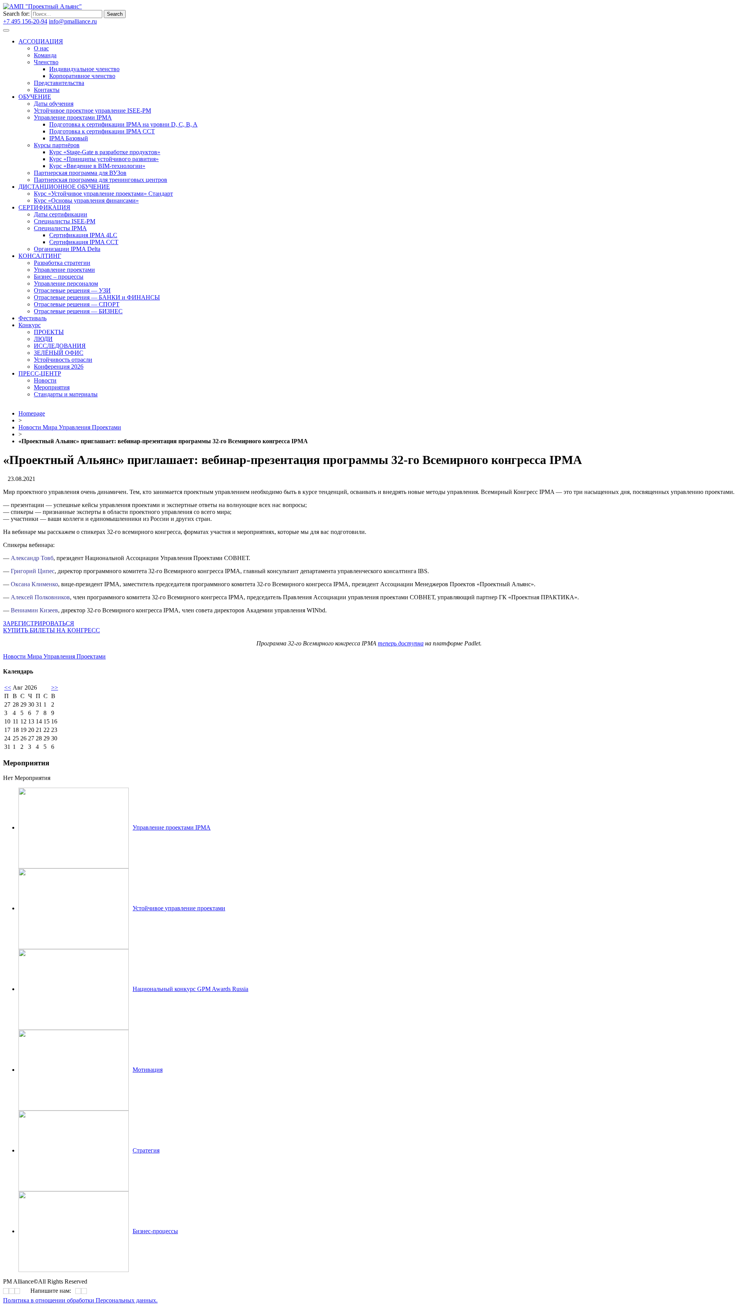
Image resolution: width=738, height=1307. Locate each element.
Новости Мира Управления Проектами (69, 427)
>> (54, 687)
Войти (106, 21)
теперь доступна (401, 643)
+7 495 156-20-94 (25, 21)
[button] (38, 623)
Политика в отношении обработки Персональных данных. (80, 1300)
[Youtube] (204, 218)
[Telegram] (201, 218)
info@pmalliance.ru (73, 21)
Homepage (31, 413)
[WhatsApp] (78, 1291)
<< (7, 687)
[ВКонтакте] (199, 218)
